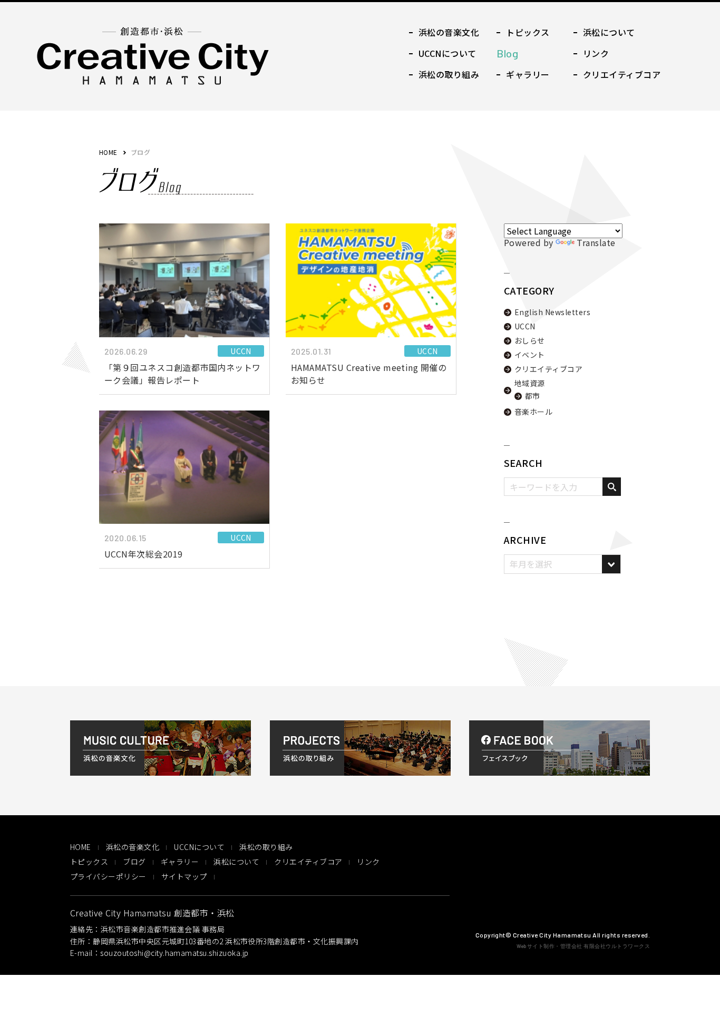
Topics (523, 32)
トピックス (89, 861)
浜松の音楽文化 (132, 847)
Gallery (523, 74)
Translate (596, 242)
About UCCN (442, 53)
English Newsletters (552, 312)
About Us (604, 32)
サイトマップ (184, 876)
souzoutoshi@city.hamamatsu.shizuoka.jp (174, 952)
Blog (514, 53)
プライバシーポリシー (108, 876)
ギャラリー (180, 861)
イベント (529, 354)
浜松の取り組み (266, 847)
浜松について (236, 861)
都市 (532, 395)
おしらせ (529, 340)
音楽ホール (533, 411)
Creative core (616, 74)
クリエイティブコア (548, 369)
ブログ (134, 861)
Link (591, 53)
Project (444, 74)
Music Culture (444, 32)
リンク (368, 861)
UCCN (525, 326)
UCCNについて (199, 847)
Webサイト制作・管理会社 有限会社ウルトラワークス (583, 946)
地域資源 (529, 383)
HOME (108, 152)
